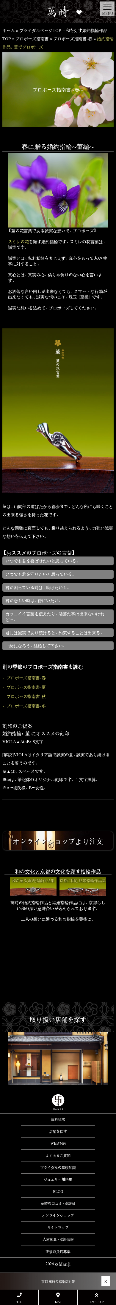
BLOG (58, 1191)
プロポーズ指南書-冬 (26, 705)
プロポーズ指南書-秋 (26, 696)
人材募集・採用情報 (58, 1239)
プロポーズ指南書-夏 (26, 687)
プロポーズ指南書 (32, 38)
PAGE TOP (97, 1302)
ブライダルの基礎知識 (58, 1167)
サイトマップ (58, 1227)
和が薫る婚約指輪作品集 (33, 880)
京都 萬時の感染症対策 (58, 1281)
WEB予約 (58, 1143)
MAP (58, 1302)
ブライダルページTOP (40, 30)
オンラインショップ (58, 1215)
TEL (19, 1302)
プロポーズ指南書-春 (73, 38)
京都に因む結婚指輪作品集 (82, 880)
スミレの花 (18, 241)
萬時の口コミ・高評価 (58, 1203)
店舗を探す (58, 1131)
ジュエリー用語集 (58, 1179)
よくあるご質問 (58, 1155)
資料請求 (58, 1119)
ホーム (8, 30)
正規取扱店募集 (58, 1251)
